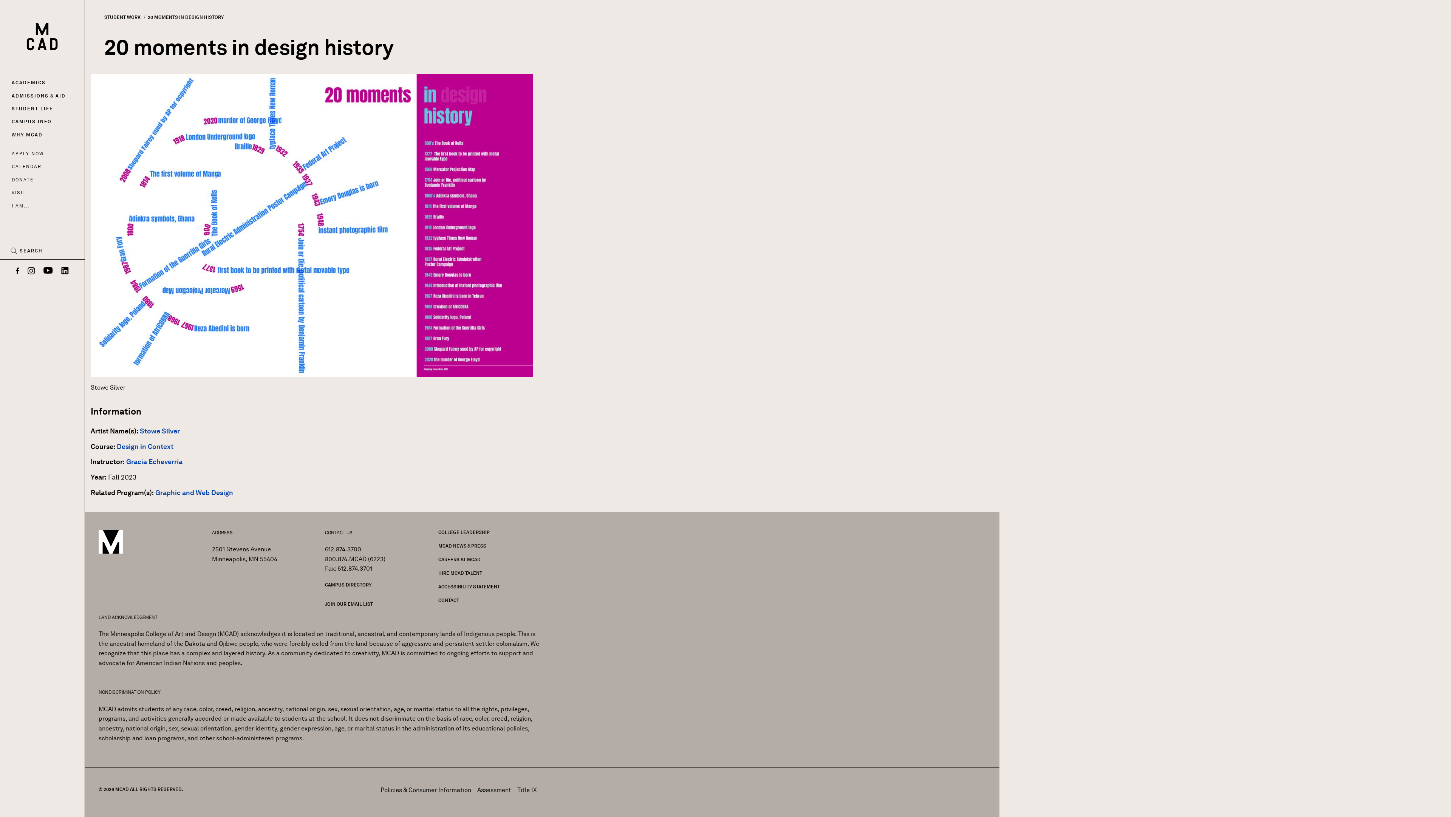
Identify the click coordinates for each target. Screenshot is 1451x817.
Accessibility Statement (469, 587)
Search (31, 251)
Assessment (494, 790)
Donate (23, 180)
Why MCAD (27, 135)
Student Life (32, 108)
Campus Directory (348, 585)
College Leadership (464, 532)
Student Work (122, 17)
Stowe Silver (160, 431)
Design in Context (145, 447)
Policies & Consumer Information (426, 790)
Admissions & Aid (39, 96)
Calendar (27, 166)
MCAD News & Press (462, 546)
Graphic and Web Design (194, 493)
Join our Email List (349, 604)
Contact (448, 600)
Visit (19, 192)
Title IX (527, 790)
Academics (29, 82)
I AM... (20, 206)
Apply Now (28, 153)
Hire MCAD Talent (460, 573)
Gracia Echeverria (154, 462)
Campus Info (32, 121)
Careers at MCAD (459, 559)
